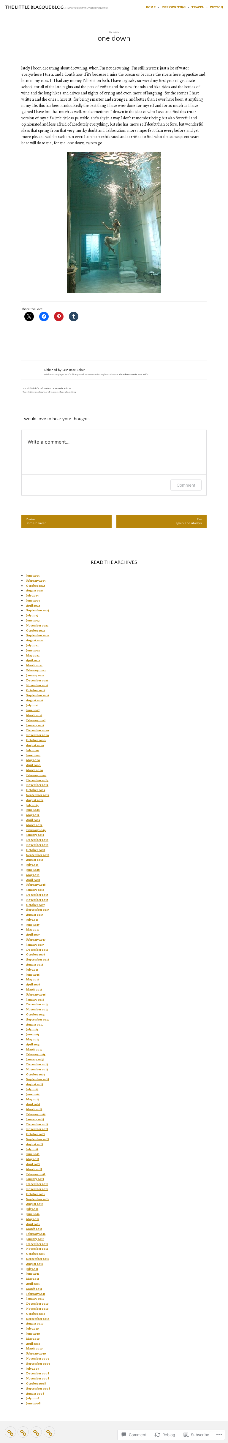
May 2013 (32, 1159)
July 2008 (32, 1398)
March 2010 (34, 1348)
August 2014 (34, 1084)
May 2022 (32, 655)
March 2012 (34, 1229)
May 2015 (32, 1039)
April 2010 (33, 1343)
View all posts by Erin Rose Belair (133, 374)
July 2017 (32, 919)
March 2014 (34, 1109)
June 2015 (32, 1034)
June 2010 (33, 1333)
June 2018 (33, 870)
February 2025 (36, 580)
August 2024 (34, 590)
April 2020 (33, 765)
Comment (186, 485)
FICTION (216, 7)
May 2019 (32, 815)
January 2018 (35, 889)
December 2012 (37, 1184)
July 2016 (32, 969)
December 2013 (37, 1124)
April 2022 (33, 660)
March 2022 (34, 665)
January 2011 (35, 1298)
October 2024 (35, 585)
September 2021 (37, 695)
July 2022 (32, 645)
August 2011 (34, 1264)
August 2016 (34, 964)
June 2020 (33, 755)
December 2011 (37, 1244)
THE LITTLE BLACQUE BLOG (34, 7)
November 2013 (37, 1129)
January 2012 (35, 1239)
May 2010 (33, 1338)
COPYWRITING (174, 7)
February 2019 (36, 830)
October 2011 (35, 1253)
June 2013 (32, 1154)
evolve (49, 391)
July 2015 (32, 1029)
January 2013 (35, 1179)
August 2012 (34, 1204)
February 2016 (36, 994)
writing (67, 388)
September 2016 (37, 959)
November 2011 (37, 1248)
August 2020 (35, 745)
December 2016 (37, 949)
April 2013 (33, 1164)
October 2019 (35, 790)
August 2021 (34, 700)
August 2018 (34, 859)
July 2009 (32, 1368)
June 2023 (33, 620)
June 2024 (33, 600)
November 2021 (37, 685)
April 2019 (33, 820)
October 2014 (35, 1074)
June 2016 (33, 974)
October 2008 (36, 1383)
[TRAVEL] (36, 1432)
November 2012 (37, 1189)
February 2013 (35, 1174)
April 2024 (33, 605)
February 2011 (35, 1294)
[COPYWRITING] (23, 1432)
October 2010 (35, 1313)
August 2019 (34, 800)
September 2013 (37, 1139)
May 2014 (32, 1099)
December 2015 (37, 1004)
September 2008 (38, 1388)
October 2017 (35, 905)
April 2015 (33, 1044)
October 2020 (36, 740)
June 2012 (32, 1214)
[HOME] (10, 1432)
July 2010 (32, 1328)
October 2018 (35, 850)
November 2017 (37, 900)
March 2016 (34, 989)
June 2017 (32, 925)
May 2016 (32, 979)
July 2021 (32, 705)
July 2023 (32, 615)
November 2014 (37, 1069)
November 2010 (37, 1308)
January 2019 (35, 835)
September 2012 (37, 1199)
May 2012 (32, 1219)
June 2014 (32, 1094)
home (55, 391)
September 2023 (37, 610)
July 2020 (32, 750)
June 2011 (32, 1273)
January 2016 (35, 999)
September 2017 (37, 909)
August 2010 (35, 1323)
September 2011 (37, 1259)
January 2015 (35, 1059)
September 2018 (37, 855)
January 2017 (35, 944)
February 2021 (35, 720)
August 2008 (35, 1393)
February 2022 (36, 670)
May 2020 (33, 760)
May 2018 (32, 875)
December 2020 (37, 730)
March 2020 (34, 770)
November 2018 (37, 845)
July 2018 (32, 865)
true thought (57, 388)
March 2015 (34, 1049)
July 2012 (32, 1209)
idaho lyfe (34, 388)
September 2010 (38, 1319)
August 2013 (34, 1144)
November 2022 (37, 625)
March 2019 (34, 825)
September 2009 (38, 1363)
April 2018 (33, 880)
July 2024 (32, 595)
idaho (61, 391)
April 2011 (32, 1283)
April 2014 (33, 1104)
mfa (41, 388)
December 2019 (37, 780)
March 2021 (34, 715)
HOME (151, 7)
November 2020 (37, 735)
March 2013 (34, 1169)
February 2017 (35, 939)
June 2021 (32, 710)
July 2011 (32, 1269)
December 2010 (37, 1303)
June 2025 (33, 575)
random (47, 388)
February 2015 (35, 1054)
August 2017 (34, 914)
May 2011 (32, 1278)
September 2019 (37, 795)
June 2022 (33, 650)
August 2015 (34, 1024)
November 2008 (37, 1378)
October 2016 (35, 954)
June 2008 (33, 1403)
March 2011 (34, 1289)
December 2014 (37, 1064)
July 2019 (32, 805)
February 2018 (36, 884)
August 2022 (34, 640)
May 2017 (32, 929)
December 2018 (37, 840)
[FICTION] (49, 1432)
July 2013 (32, 1149)
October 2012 (35, 1194)
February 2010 (36, 1353)
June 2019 (33, 810)
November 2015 (37, 1009)
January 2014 (35, 1119)
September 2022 (37, 635)
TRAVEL (197, 7)
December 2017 (37, 895)
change (41, 391)
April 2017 (33, 934)
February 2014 (35, 1114)
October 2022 (35, 630)
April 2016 (33, 984)
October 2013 (35, 1134)
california (33, 391)
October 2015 (35, 1014)
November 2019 (37, 785)
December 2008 (37, 1373)
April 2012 (33, 1224)
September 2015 (37, 1019)
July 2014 (32, 1089)
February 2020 (36, 775)
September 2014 (37, 1079)
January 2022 (35, 675)
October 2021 (35, 690)
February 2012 (35, 1234)
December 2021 (37, 680)
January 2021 (35, 725)
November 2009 (37, 1358)
